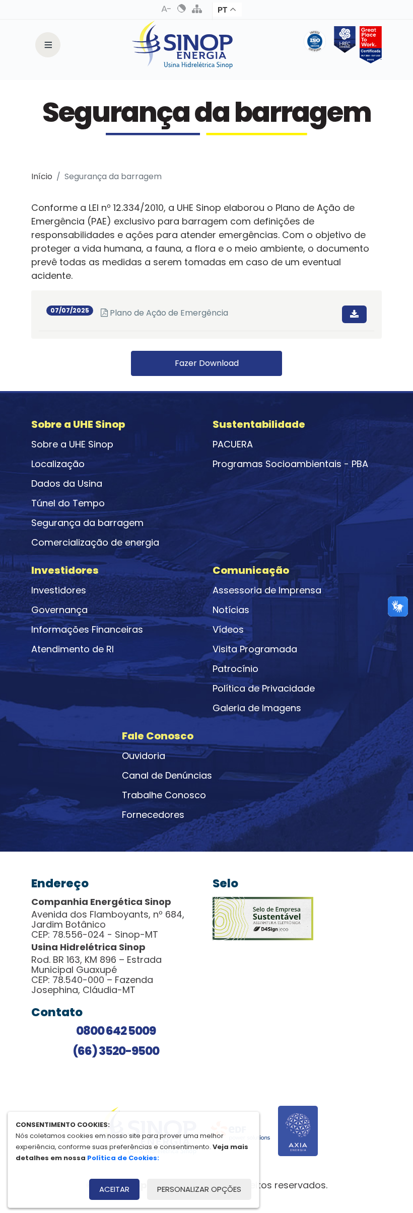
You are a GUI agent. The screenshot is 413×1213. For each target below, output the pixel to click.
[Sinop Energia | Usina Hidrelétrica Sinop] (182, 45)
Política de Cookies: (123, 1158)
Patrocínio (235, 668)
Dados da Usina (66, 483)
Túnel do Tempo (68, 503)
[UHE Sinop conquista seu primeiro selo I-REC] (343, 44)
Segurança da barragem (87, 522)
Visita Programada (255, 649)
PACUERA (233, 444)
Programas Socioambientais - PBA (290, 464)
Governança (59, 609)
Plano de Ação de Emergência (164, 313)
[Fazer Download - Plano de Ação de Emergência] (354, 314)
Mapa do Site (196, 8)
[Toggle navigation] (47, 44)
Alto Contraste (181, 8)
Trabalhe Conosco (164, 795)
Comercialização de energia (95, 542)
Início (41, 176)
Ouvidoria (143, 755)
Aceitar (114, 1189)
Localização (58, 464)
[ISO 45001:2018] (317, 44)
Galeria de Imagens (257, 708)
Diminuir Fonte (166, 8)
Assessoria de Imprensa (267, 590)
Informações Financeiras (87, 629)
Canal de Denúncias (167, 775)
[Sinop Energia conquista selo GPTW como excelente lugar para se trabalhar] (369, 44)
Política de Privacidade (264, 688)
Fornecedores (153, 814)
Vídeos (228, 629)
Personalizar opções (199, 1189)
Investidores (58, 590)
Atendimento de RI (72, 649)
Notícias (231, 609)
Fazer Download (207, 363)
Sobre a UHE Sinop (72, 444)
